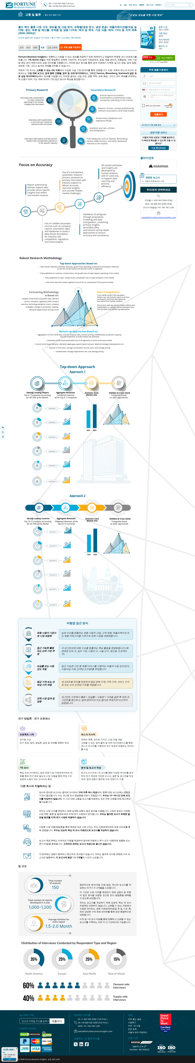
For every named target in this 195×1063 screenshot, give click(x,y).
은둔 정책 (132, 1029)
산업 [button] (125, 5)
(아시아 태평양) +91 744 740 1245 (158, 207)
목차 (28, 47)
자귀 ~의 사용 (134, 1025)
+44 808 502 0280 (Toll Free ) (94, 1022)
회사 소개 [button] (149, 5)
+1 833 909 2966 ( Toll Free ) (94, 1019)
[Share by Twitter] (3, 432)
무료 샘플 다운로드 (72, 47)
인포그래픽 (52, 47)
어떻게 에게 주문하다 (137, 1032)
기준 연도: (163, 33)
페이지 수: (163, 46)
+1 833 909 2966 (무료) (161, 200)
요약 (21, 47)
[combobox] (144, 90)
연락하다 (158, 5)
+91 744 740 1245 (91, 1026)
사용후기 (132, 1022)
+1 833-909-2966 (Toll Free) (63, 3)
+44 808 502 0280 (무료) (161, 203)
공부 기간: (163, 27)
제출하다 (158, 114)
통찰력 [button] (141, 5)
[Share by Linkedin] (3, 427)
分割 (35, 47)
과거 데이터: (164, 39)
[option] (158, 165)
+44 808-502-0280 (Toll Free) (63, 6)
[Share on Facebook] (3, 436)
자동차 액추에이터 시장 (154, 181)
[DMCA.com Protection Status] (30, 1034)
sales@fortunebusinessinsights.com (158, 217)
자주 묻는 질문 (134, 1019)
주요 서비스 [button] (133, 5)
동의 (9, 1059)
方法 (43, 47)
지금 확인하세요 (158, 148)
